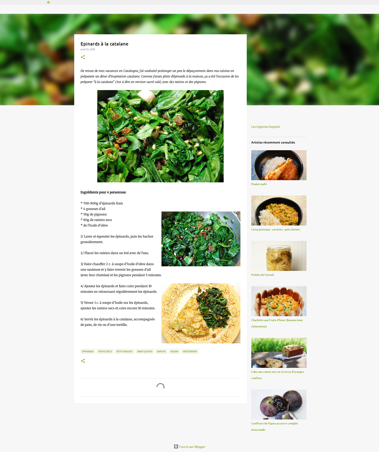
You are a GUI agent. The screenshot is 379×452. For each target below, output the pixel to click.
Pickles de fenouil (262, 275)
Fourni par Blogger (191, 446)
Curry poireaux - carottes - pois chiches (275, 229)
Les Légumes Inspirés (265, 127)
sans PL (161, 351)
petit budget (124, 351)
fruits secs (105, 351)
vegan (174, 351)
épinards (88, 351)
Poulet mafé (259, 184)
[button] (83, 57)
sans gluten (144, 351)
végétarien (190, 351)
